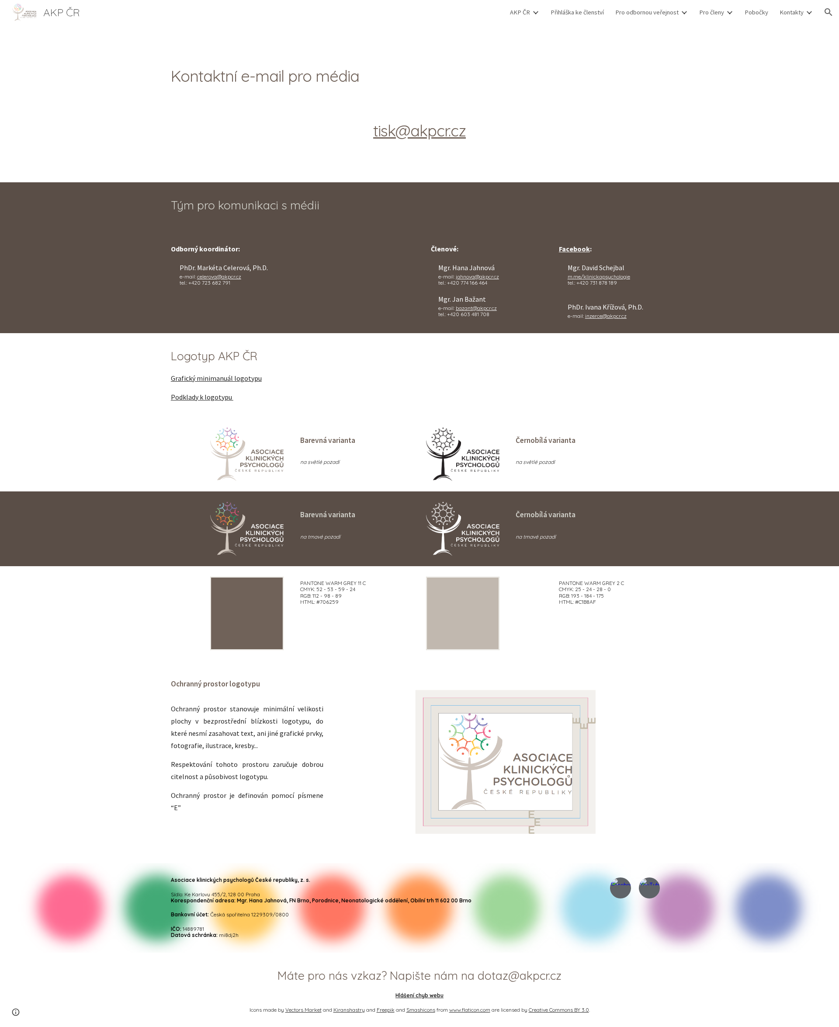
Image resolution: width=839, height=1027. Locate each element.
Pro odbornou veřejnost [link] (647, 12)
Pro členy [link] (711, 12)
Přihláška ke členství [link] (577, 12)
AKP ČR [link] (520, 12)
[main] (419, 76)
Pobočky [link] (756, 12)
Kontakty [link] (792, 12)
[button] (828, 12)
